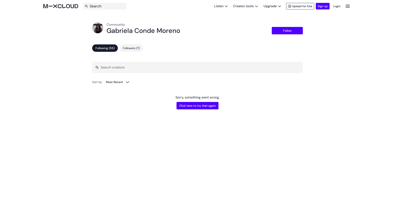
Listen (218, 6)
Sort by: (97, 82)
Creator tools (243, 6)
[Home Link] (60, 6)
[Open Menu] (347, 6)
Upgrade (270, 6)
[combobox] (117, 82)
